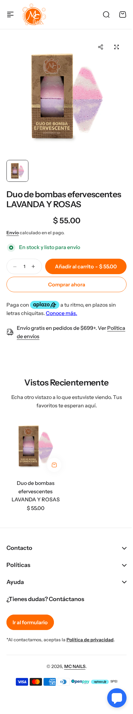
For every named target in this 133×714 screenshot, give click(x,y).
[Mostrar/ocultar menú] (10, 14)
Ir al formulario (30, 622)
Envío (12, 233)
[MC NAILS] (34, 14)
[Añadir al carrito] (54, 465)
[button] (100, 47)
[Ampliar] (66, 97)
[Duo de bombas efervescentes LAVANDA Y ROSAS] (35, 446)
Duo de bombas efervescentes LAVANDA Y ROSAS (63, 199)
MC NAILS (72, 666)
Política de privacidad (90, 640)
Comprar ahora (66, 284)
